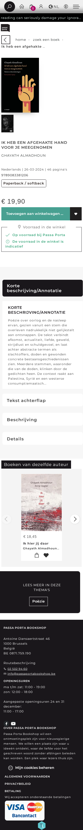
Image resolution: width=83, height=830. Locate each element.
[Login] (41, 7)
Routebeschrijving (20, 663)
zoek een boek (46, 40)
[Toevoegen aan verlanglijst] (76, 213)
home (20, 40)
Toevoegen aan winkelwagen (32, 214)
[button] (53, 6)
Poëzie (38, 601)
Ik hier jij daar (36, 543)
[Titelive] (42, 825)
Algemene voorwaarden (27, 776)
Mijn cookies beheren (34, 768)
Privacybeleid (18, 783)
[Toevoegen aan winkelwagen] (37, 555)
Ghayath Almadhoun (23, 155)
